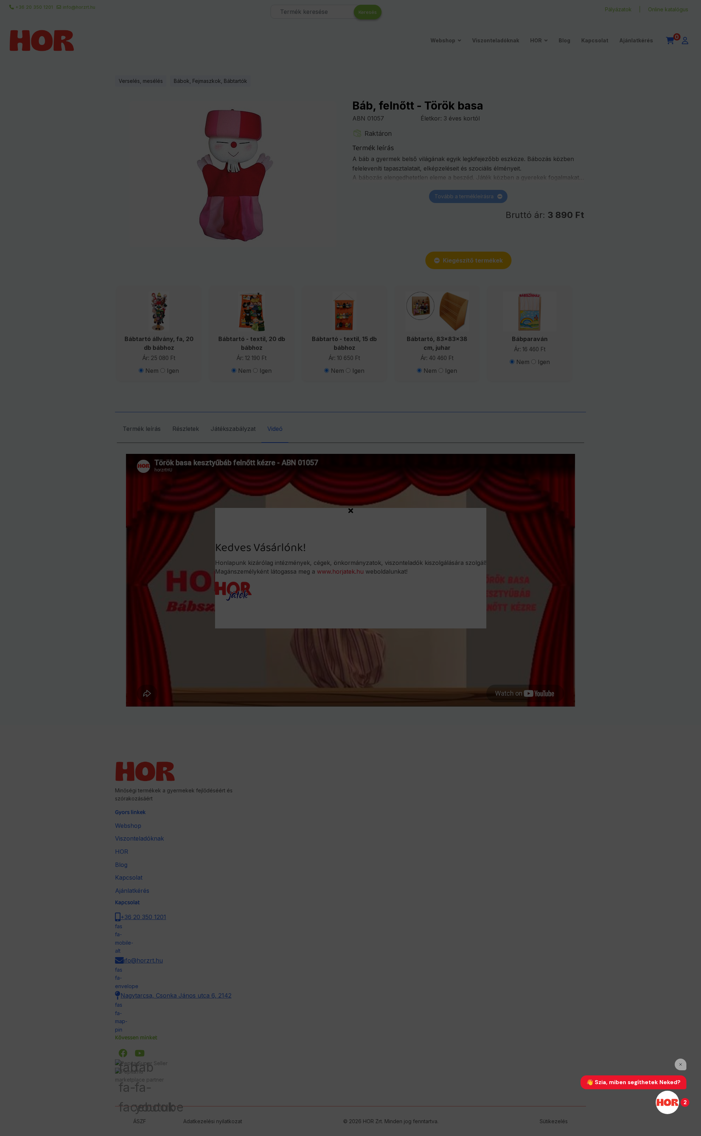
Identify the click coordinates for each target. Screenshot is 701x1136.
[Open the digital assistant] (667, 1102)
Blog (564, 40)
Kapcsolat (594, 40)
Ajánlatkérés (636, 40)
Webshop (442, 40)
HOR (536, 40)
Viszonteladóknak (495, 40)
